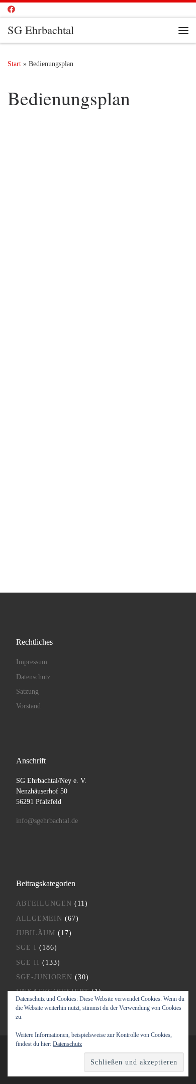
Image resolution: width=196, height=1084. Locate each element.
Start (14, 64)
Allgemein (39, 918)
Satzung (27, 691)
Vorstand (28, 706)
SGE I (26, 947)
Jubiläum (35, 933)
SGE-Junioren (44, 977)
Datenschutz (33, 677)
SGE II (28, 962)
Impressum (31, 662)
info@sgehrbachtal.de (47, 821)
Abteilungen (44, 903)
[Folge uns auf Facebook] (11, 10)
